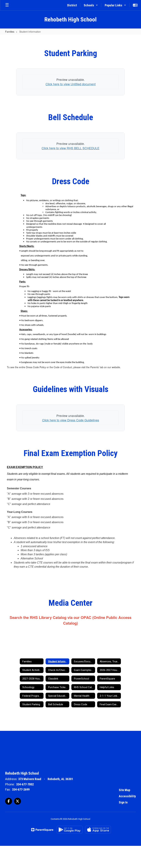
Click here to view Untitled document (71, 84)
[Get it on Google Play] (70, 829)
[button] (90, 5)
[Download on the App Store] (98, 829)
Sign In (123, 802)
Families (9, 31)
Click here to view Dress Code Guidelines (70, 420)
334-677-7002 (25, 784)
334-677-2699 (21, 789)
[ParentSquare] (42, 829)
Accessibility (127, 796)
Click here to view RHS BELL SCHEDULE (70, 148)
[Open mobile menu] (7, 5)
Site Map (124, 790)
